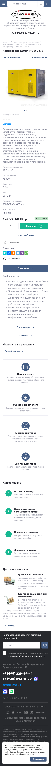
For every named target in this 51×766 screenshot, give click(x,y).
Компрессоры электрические (26, 42)
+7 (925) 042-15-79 (17, 679)
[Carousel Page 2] (26, 110)
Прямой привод (32, 44)
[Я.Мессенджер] (5, 253)
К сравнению (13, 242)
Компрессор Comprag (12, 44)
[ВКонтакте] (9, 253)
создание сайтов (35, 718)
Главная (6, 42)
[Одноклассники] (13, 253)
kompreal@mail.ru (12, 685)
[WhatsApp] (26, 253)
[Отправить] (44, 645)
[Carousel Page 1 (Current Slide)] (24, 110)
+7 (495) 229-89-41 (17, 673)
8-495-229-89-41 (23, 33)
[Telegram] (18, 253)
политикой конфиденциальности (27, 656)
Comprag (7, 124)
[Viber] (22, 253)
